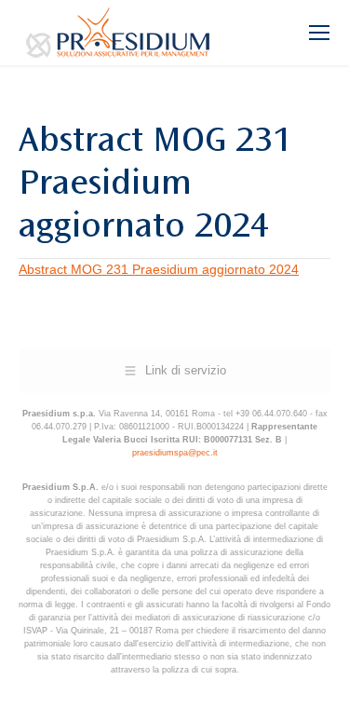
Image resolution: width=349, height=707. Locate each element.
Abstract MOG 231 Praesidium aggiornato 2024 (159, 269)
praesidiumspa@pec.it (175, 452)
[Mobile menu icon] (319, 32)
